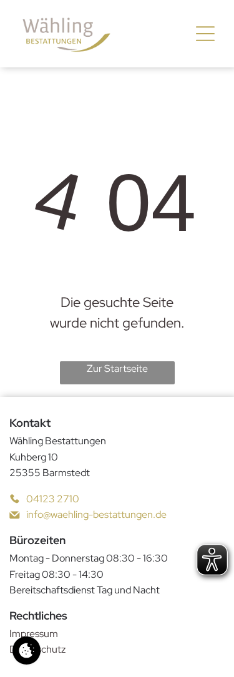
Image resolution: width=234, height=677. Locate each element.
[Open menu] (205, 33)
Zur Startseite (117, 368)
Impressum (33, 633)
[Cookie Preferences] (26, 650)
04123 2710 (52, 498)
